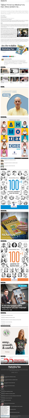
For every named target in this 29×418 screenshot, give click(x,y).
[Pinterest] (10, 56)
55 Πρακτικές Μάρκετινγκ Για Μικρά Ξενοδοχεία (7, 362)
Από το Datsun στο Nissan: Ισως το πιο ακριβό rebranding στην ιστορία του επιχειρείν (13, 406)
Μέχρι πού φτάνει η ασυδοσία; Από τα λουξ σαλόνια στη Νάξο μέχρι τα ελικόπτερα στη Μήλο (24, 74)
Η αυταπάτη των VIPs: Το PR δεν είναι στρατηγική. (23, 82)
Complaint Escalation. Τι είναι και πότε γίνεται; (14, 82)
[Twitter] (8, 56)
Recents (21, 158)
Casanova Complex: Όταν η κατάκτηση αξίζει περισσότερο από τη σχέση (11, 412)
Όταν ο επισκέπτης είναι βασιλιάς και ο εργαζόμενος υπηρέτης (11, 379)
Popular (8, 158)
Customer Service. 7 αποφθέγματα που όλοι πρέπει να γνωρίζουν (14, 73)
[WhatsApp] (11, 56)
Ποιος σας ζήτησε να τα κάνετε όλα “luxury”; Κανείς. (4, 82)
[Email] (13, 56)
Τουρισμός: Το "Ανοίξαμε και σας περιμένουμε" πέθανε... (10, 409)
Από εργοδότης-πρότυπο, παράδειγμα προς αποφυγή (5, 73)
